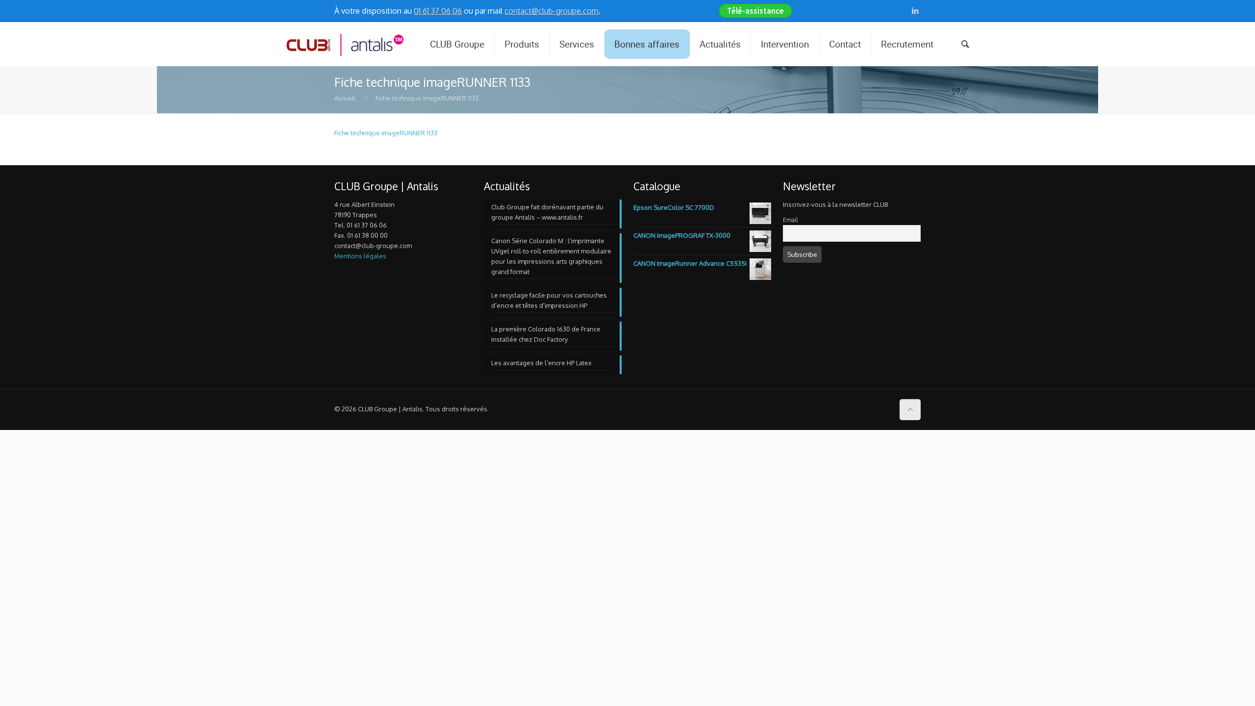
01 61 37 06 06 (438, 11)
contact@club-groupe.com (551, 11)
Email (790, 220)
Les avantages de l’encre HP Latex (541, 363)
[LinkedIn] (915, 10)
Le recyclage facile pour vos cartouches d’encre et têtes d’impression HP (549, 300)
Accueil (344, 98)
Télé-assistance (755, 10)
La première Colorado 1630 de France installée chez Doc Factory (546, 334)
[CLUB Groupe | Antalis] (344, 44)
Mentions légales (360, 256)
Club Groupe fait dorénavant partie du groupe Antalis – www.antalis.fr (547, 212)
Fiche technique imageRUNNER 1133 (385, 133)
